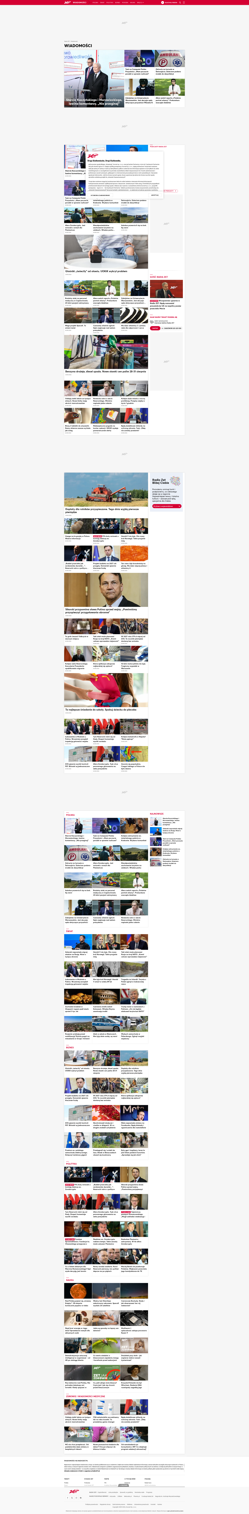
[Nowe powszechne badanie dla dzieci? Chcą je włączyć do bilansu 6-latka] (106, 1434)
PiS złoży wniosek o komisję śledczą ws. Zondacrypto (106, 538)
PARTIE (106, 1479)
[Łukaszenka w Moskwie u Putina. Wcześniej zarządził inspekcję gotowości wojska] (78, 726)
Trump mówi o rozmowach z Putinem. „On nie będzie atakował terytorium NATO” (132, 1008)
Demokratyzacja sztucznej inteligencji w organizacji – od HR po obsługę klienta (77, 1357)
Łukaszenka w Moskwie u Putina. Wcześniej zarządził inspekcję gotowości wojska (76, 738)
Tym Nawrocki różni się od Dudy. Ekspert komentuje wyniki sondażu (104, 738)
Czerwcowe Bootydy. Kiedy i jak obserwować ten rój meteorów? (133, 1303)
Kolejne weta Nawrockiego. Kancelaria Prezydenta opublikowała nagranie (76, 666)
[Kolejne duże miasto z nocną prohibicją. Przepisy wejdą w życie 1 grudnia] (134, 388)
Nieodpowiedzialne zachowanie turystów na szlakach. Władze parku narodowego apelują (103, 228)
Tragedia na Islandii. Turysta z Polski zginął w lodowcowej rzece (133, 981)
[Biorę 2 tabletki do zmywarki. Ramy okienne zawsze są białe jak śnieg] (78, 416)
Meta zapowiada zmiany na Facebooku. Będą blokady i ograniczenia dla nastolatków (133, 1125)
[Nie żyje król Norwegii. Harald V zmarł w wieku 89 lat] (106, 969)
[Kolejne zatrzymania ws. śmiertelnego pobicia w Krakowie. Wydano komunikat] (134, 826)
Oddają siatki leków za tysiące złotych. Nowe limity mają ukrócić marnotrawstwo (78, 400)
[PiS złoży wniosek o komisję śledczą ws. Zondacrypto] (106, 526)
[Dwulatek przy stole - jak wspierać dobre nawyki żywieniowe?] (134, 1345)
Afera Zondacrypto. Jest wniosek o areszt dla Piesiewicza (75, 227)
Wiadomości (79, 2)
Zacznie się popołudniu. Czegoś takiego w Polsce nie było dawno (133, 766)
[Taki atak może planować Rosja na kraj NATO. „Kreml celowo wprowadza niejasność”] (106, 626)
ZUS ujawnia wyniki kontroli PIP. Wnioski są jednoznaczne (77, 765)
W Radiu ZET (88, 1479)
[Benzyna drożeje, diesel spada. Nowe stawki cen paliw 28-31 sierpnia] (106, 352)
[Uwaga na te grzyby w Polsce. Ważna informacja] (78, 526)
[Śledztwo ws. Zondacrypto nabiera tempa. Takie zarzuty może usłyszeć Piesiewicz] (106, 1229)
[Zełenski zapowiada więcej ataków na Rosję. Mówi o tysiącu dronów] (78, 942)
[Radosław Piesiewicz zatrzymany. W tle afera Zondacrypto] (134, 1229)
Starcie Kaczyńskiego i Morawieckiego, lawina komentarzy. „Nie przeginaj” (82, 172)
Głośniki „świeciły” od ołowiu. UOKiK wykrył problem (96, 271)
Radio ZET (67, 41)
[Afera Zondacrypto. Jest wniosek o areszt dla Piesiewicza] (78, 215)
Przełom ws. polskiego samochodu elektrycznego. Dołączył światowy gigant (76, 1152)
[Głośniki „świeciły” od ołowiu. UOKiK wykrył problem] (106, 252)
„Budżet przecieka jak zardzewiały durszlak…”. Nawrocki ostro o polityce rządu (76, 567)
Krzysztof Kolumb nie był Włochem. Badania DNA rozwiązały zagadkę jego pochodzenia (131, 1386)
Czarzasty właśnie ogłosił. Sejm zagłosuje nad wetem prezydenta (104, 327)
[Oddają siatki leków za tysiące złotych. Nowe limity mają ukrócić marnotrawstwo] (78, 388)
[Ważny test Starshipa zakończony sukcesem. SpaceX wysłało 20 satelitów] (106, 1291)
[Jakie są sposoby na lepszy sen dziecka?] (106, 1318)
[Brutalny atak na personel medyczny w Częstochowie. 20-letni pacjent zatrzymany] (78, 288)
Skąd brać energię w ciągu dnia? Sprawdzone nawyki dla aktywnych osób (77, 1330)
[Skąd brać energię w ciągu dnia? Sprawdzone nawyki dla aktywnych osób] (78, 1318)
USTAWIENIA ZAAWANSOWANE (100, 195)
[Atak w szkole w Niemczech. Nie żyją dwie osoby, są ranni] (106, 1024)
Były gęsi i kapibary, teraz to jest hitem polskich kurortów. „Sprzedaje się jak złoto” (133, 1152)
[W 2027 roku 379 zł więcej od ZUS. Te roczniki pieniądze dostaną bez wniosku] (134, 626)
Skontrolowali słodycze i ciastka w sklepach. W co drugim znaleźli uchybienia (104, 1125)
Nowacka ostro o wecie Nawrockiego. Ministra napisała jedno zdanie (102, 400)
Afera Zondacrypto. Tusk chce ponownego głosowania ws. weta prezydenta (105, 766)
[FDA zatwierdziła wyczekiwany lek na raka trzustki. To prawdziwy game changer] (106, 1407)
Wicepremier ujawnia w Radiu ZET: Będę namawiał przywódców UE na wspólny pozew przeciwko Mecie (165, 304)
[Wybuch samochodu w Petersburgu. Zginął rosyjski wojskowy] (134, 1024)
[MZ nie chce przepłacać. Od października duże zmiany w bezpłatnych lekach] (78, 1434)
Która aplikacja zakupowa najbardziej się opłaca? (104, 665)
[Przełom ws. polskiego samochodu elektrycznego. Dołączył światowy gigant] (78, 1140)
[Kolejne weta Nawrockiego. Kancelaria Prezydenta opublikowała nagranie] (78, 653)
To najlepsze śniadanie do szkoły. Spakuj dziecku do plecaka (100, 709)
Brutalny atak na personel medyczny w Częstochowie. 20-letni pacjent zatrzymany (77, 300)
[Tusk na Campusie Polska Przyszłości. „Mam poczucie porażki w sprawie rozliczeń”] (78, 188)
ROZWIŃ (124, 1485)
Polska (95, 2)
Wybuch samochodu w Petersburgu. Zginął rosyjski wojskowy (132, 1036)
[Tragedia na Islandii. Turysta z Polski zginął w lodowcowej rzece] (134, 969)
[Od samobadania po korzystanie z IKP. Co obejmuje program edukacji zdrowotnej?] (134, 1434)
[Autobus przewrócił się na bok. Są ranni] (134, 215)
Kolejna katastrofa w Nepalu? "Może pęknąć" (133, 737)
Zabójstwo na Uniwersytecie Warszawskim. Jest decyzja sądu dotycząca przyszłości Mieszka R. (132, 301)
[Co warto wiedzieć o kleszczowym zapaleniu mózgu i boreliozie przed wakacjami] (106, 1345)
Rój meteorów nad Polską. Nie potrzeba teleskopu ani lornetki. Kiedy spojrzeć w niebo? (77, 1386)
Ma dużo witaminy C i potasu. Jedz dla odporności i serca (133, 326)
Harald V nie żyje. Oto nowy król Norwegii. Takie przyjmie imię (133, 538)
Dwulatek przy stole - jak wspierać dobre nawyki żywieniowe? (131, 1357)
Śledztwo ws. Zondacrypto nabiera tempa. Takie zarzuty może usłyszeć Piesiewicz (105, 1241)
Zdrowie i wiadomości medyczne (85, 1396)
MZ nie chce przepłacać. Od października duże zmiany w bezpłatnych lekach (77, 1446)
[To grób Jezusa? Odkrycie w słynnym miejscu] (78, 626)
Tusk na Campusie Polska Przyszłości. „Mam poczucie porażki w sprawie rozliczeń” (77, 200)
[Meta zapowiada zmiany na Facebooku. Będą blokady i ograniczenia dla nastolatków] (134, 1113)
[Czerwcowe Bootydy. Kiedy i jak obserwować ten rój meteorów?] (134, 1291)
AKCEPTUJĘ (155, 195)
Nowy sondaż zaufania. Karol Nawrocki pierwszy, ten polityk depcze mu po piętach (106, 1268)
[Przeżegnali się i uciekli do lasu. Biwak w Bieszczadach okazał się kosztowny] (106, 1140)
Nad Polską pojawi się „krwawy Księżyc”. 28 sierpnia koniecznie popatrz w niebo (78, 1303)
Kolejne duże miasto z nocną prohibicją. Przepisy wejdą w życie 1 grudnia (133, 400)
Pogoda (125, 2)
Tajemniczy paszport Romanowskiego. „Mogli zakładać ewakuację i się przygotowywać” (133, 1215)
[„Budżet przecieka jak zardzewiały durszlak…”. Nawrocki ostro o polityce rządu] (78, 553)
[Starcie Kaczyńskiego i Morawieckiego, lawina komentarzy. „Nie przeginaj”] (85, 156)
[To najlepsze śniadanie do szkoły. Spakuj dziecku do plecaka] (106, 690)
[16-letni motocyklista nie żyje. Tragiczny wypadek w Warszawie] (134, 653)
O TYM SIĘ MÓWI (129, 1479)
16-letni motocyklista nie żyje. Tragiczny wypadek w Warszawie (133, 666)
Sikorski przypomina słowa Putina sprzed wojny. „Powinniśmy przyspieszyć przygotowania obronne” (101, 611)
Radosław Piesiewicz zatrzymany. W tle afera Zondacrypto (131, 1241)
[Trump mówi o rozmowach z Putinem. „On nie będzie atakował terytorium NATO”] (134, 996)
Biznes (117, 2)
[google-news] (81, 1498)
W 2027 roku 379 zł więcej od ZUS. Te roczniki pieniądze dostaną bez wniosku (133, 638)
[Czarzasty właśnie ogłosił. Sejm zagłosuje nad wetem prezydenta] (106, 315)
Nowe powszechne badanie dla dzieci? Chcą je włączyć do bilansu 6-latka (106, 1446)
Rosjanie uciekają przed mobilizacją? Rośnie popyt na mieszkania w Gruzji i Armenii (77, 1036)
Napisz (155, 328)
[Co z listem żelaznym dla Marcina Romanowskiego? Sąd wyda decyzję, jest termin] (78, 1256)
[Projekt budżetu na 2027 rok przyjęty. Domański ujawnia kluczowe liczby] (106, 553)
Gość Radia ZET (159, 277)
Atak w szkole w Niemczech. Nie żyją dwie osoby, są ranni (105, 1035)
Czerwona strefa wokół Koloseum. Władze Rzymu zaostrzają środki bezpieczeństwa (104, 1010)
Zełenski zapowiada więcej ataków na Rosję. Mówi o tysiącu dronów (76, 954)
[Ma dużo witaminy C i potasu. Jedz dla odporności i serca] (134, 315)
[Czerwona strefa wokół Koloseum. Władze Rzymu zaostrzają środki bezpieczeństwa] (106, 996)
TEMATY (66, 1479)
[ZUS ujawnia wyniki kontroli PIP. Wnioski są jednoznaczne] (78, 754)
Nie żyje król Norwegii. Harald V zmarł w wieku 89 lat (105, 980)
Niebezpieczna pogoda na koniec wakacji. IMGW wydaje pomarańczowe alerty (105, 428)
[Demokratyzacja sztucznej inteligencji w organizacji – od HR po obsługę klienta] (78, 1345)
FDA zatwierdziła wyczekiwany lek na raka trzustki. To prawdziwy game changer (106, 1419)
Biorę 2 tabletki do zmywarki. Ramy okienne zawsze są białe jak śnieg (77, 428)
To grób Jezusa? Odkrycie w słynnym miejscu (76, 637)
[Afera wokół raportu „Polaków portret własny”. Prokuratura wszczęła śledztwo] (106, 288)
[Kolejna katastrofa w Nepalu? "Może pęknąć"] (134, 726)
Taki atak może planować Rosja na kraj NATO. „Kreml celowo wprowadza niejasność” (106, 638)
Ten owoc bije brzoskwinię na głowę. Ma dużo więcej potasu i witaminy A (134, 565)
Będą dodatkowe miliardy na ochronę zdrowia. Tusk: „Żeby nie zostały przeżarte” (133, 428)
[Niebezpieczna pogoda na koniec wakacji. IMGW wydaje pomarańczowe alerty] (106, 416)
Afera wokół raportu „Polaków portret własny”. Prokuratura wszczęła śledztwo (105, 300)
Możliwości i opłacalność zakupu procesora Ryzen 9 (134, 1330)
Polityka (109, 2)
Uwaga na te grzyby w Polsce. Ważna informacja (77, 537)
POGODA (148, 1479)
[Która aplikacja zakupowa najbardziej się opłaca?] (106, 653)
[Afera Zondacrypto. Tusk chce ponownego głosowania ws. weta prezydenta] (106, 754)
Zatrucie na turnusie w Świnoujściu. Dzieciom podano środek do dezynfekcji (133, 200)
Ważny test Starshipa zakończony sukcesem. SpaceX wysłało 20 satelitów (106, 1303)
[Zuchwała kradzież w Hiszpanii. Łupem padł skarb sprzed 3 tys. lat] (78, 996)
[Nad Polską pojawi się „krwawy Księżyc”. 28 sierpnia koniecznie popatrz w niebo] (78, 1291)
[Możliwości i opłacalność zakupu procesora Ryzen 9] (134, 1318)
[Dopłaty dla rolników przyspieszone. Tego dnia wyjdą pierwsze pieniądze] (106, 490)
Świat (102, 2)
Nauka (132, 2)
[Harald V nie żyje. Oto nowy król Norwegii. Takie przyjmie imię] (134, 526)
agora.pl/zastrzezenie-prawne (175, 1511)
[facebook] (67, 1498)
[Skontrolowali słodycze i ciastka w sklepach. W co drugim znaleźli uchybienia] (106, 1113)
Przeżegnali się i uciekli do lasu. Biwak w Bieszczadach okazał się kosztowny (104, 1152)
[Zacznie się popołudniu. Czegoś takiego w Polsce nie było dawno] (134, 754)
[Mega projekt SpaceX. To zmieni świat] (78, 315)
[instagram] (76, 1498)
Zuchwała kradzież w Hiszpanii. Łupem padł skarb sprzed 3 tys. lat (77, 1008)
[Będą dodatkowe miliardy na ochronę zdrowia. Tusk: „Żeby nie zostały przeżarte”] (134, 416)
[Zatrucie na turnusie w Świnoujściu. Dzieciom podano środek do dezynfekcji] (78, 853)
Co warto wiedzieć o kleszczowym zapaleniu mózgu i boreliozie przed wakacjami (106, 1357)
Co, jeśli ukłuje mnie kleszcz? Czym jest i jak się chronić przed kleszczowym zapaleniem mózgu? (105, 1386)
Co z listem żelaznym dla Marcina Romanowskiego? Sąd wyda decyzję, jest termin (78, 1268)
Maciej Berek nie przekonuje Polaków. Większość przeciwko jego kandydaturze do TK (134, 1268)
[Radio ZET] (67, 2)
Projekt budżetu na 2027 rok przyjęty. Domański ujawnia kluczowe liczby (104, 565)
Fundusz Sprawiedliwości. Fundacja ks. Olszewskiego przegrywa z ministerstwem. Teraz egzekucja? (77, 1244)
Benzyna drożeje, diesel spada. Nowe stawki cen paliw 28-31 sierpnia (105, 371)
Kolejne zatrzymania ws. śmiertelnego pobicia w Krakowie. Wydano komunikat (105, 200)
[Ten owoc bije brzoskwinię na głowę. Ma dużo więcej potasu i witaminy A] (134, 553)
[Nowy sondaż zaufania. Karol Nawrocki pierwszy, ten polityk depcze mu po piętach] (106, 1256)
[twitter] (72, 1498)
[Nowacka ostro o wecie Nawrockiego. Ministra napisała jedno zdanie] (106, 388)
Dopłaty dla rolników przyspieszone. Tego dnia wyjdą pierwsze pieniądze (102, 510)
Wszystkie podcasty (165, 191)
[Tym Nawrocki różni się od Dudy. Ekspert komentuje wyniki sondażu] (106, 726)
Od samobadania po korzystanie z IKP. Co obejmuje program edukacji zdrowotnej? (134, 1446)
